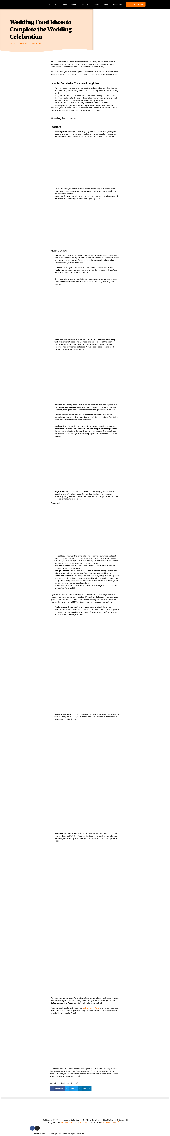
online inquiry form (91, 1008)
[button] (57, 1088)
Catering (63, 4)
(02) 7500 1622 (121, 1122)
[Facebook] (32, 1128)
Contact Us (117, 4)
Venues (96, 4)
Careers (106, 4)
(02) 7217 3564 (80, 1122)
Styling (73, 4)
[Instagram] (37, 1128)
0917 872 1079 (66, 1122)
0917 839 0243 (107, 1122)
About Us (52, 4)
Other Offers (85, 4)
